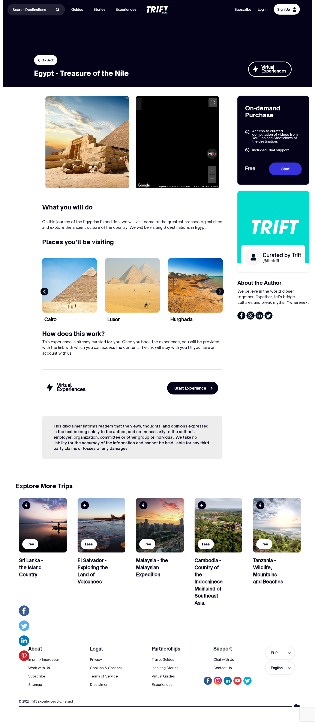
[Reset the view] (212, 153)
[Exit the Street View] (138, 104)
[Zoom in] (212, 170)
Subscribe (242, 9)
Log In (262, 9)
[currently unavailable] (247, 681)
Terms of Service (104, 676)
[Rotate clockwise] (215, 154)
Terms (196, 186)
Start (285, 169)
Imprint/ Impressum (44, 659)
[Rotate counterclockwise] (208, 154)
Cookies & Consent (106, 668)
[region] (177, 142)
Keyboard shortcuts (168, 186)
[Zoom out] (212, 179)
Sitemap (35, 684)
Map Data (185, 186)
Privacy (96, 659)
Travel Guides (163, 659)
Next (220, 291)
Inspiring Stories (165, 668)
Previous (44, 291)
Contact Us (222, 668)
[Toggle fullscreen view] (212, 102)
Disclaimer (99, 684)
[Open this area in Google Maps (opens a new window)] (144, 185)
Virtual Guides (163, 676)
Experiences (162, 684)
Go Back (48, 60)
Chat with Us (223, 659)
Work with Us (39, 668)
